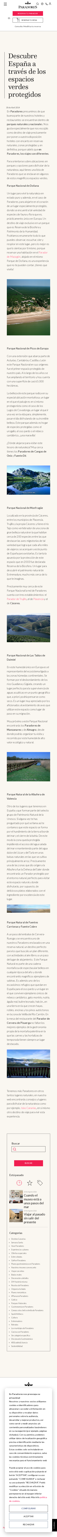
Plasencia (38, 599)
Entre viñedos (16, 1257)
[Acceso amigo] (50, 4)
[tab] (19, 1183)
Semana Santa (17, 1242)
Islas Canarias (28, 1108)
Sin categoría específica (20, 1335)
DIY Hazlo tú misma (19, 1282)
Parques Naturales (19, 1303)
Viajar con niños (17, 1271)
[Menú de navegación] (5, 4)
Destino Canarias (18, 1239)
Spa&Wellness (17, 1314)
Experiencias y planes (20, 1249)
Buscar (16, 1143)
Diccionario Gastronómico (22, 1339)
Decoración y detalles (20, 1278)
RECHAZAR (28, 1524)
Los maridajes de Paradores (22, 1328)
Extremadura (16, 1321)
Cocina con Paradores (20, 1332)
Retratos (14, 1324)
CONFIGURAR (28, 1508)
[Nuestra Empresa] (42, 4)
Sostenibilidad (17, 1346)
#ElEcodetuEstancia (19, 1342)
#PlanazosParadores (19, 1296)
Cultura (14, 1317)
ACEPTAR (28, 1516)
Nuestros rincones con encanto (23, 1267)
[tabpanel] (28, 1207)
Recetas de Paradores (20, 1285)
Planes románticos (18, 1292)
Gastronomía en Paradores (22, 1307)
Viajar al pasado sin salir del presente (34, 1218)
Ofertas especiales (19, 1253)
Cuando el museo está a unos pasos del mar (34, 1201)
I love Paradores (17, 1246)
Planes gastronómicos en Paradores (25, 1264)
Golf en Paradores (18, 1260)
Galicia (14, 1299)
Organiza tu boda (18, 1289)
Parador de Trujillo (17, 599)
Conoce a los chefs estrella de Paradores (27, 1310)
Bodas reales (16, 1274)
